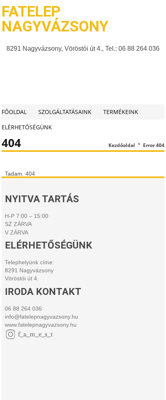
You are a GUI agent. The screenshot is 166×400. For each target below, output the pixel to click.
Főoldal (14, 112)
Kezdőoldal (121, 145)
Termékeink (120, 112)
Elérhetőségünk (27, 127)
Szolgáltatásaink (64, 112)
